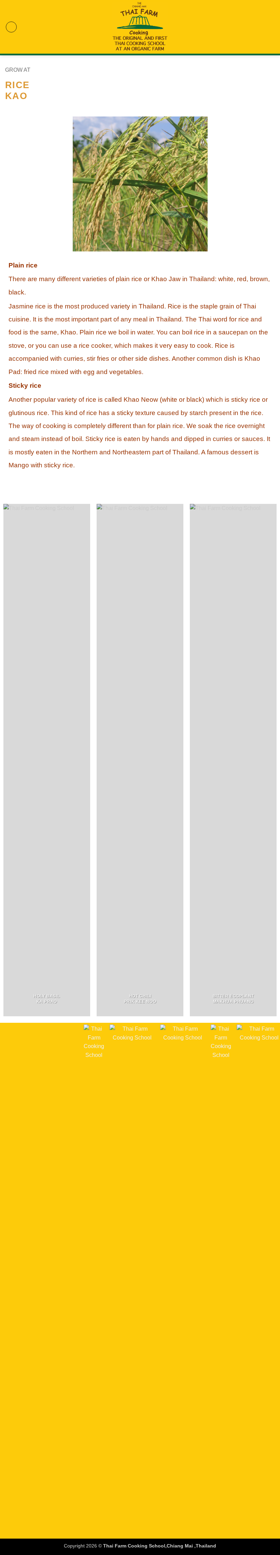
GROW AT (17, 70)
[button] (11, 27)
